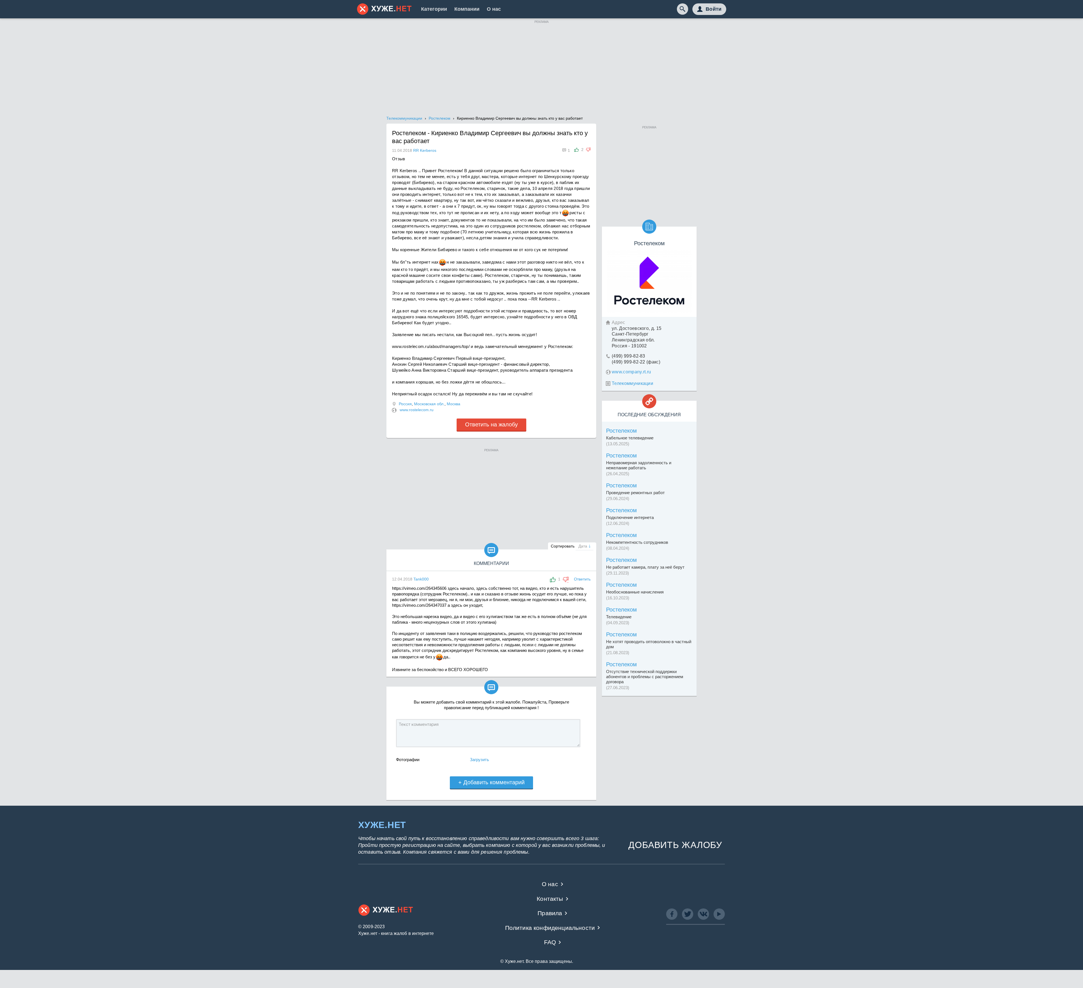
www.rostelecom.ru (416, 410)
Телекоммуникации (632, 383)
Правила (550, 913)
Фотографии (407, 759)
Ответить (582, 579)
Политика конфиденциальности (550, 928)
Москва (453, 404)
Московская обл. (429, 404)
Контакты (550, 898)
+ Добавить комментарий (491, 782)
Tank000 (421, 579)
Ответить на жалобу (491, 424)
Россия (405, 404)
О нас (494, 9)
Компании (466, 9)
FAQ (550, 942)
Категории (434, 9)
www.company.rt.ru (631, 371)
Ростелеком (621, 431)
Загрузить (479, 759)
